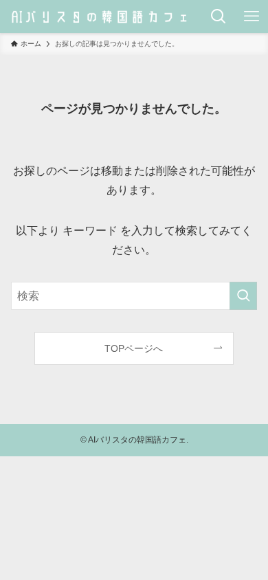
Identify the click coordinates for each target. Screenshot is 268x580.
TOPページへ (133, 348)
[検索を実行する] (243, 296)
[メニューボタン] (251, 16)
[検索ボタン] (218, 16)
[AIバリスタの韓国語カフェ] (101, 16)
